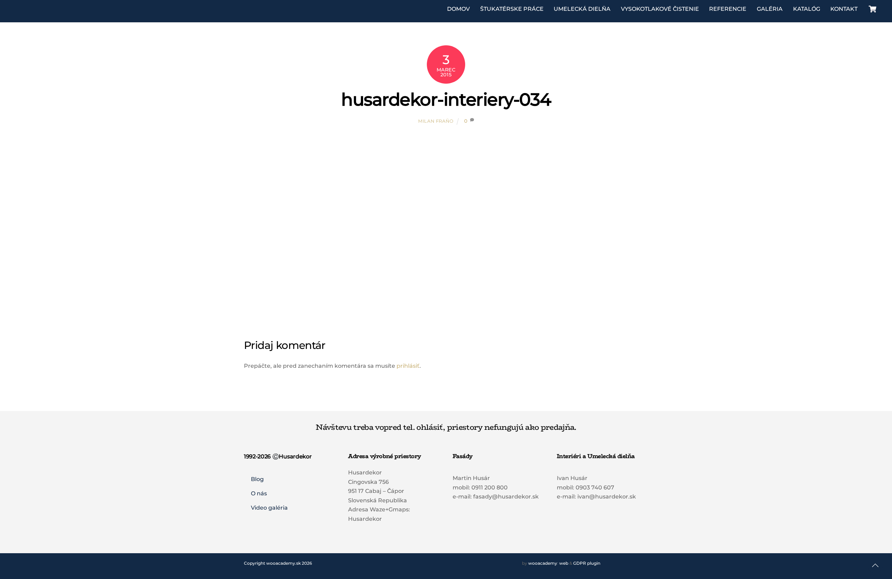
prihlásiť (408, 366)
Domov (458, 9)
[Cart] (872, 9)
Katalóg (806, 9)
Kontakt (844, 9)
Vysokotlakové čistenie (660, 9)
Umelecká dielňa (582, 9)
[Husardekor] (44, 14)
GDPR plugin (586, 563)
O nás (259, 493)
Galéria (770, 9)
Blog (257, 479)
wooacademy (542, 563)
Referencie (727, 9)
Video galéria (269, 507)
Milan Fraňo (436, 121)
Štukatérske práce (512, 9)
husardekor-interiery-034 (446, 99)
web (563, 563)
